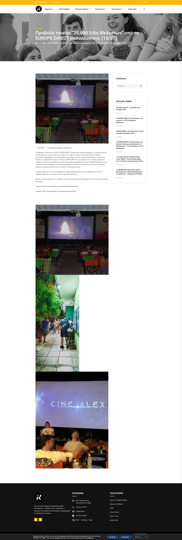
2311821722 (57, 2)
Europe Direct (53, 148)
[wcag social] (142, 2)
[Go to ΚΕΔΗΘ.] (38, 43)
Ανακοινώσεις (100, 9)
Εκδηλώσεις (68, 148)
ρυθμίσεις (90, 538)
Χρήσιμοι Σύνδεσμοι (116, 504)
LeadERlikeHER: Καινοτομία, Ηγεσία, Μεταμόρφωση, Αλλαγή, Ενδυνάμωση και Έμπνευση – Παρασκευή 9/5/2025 (129, 172)
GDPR (111, 508)
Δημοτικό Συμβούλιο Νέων (118, 500)
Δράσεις (60, 148)
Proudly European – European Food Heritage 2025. (128, 108)
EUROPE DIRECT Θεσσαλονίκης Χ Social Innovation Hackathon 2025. (130, 132)
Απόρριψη (125, 537)
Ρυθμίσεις (138, 537)
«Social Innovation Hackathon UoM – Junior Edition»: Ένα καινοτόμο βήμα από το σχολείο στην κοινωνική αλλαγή (129, 159)
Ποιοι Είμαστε (116, 9)
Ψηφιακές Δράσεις (82, 9)
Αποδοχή (112, 537)
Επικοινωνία (132, 9)
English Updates (64, 9)
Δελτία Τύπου (114, 516)
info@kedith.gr (43, 2)
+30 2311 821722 (81, 507)
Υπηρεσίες (48, 9)
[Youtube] (40, 519)
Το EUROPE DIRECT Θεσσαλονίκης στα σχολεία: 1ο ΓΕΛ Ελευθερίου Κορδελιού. (129, 120)
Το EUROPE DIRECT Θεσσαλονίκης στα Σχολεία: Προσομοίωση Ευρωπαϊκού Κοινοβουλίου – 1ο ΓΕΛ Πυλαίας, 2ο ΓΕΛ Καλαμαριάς (130, 145)
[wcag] (142, 85)
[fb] (36, 519)
